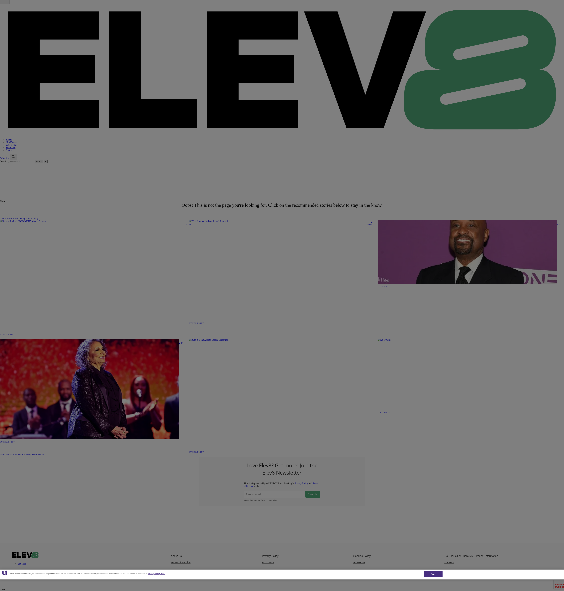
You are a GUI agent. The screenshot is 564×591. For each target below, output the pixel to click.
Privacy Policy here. (156, 573)
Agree (433, 574)
